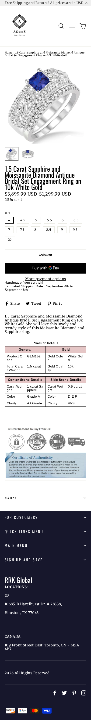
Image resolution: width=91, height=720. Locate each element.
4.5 (22, 220)
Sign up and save (24, 560)
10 (10, 239)
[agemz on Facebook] (54, 692)
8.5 (48, 230)
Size (8, 213)
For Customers (21, 517)
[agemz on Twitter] (64, 692)
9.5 (75, 230)
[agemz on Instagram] (83, 692)
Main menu (16, 545)
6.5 (76, 220)
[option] (45, 102)
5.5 (49, 220)
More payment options (45, 279)
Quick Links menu (24, 531)
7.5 (22, 230)
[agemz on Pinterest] (74, 692)
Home (9, 52)
